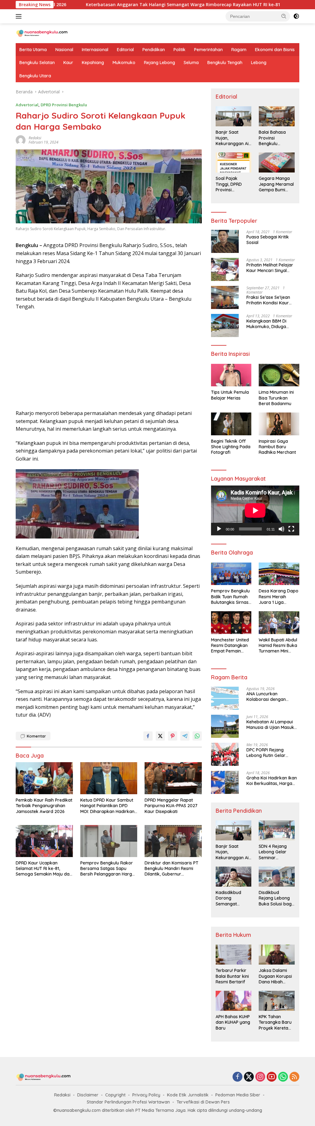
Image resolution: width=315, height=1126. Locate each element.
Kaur (68, 62)
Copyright (115, 1095)
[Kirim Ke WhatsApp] (197, 736)
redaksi (35, 137)
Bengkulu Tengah (224, 62)
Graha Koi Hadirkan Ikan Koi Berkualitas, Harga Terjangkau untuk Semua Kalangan (272, 780)
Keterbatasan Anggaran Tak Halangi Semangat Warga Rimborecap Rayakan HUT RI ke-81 (147, 4)
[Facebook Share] (148, 736)
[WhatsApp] (283, 1077)
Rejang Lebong (159, 62)
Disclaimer (87, 1095)
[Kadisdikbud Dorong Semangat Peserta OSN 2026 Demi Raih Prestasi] (234, 877)
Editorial (125, 49)
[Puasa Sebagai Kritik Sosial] (225, 241)
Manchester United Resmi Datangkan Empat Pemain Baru (230, 645)
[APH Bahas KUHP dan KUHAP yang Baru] (234, 1001)
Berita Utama (33, 49)
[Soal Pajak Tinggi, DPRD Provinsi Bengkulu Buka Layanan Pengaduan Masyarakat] (234, 162)
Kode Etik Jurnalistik (188, 1095)
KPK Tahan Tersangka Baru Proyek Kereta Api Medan (275, 1022)
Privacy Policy (146, 1095)
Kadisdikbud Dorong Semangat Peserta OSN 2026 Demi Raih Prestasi (232, 898)
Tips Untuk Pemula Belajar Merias (230, 394)
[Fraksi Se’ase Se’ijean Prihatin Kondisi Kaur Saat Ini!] (225, 297)
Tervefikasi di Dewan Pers (203, 1102)
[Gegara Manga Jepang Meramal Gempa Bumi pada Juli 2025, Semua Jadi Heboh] (277, 162)
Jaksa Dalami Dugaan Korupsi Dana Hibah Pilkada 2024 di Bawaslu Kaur (275, 976)
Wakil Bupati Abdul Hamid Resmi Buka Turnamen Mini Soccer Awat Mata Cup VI (278, 645)
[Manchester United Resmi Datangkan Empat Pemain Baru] (231, 622)
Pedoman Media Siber (237, 1095)
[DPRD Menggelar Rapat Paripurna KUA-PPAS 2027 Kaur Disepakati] (173, 778)
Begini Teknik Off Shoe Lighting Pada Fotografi (230, 446)
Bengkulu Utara (35, 76)
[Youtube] (272, 1077)
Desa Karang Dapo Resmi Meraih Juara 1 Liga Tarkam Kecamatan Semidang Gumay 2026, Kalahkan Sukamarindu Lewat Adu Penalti (278, 596)
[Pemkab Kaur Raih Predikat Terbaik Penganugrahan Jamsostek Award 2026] (44, 778)
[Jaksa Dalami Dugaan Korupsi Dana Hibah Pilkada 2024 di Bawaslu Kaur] (277, 955)
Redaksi (62, 1095)
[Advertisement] (109, 360)
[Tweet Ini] (160, 736)
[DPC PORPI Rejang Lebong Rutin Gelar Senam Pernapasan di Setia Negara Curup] (225, 754)
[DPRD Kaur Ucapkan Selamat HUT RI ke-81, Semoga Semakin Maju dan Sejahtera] (44, 841)
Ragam (238, 49)
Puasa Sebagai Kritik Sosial (267, 239)
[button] (284, 16)
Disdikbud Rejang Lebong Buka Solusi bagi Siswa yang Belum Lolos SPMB (276, 898)
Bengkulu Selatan (37, 62)
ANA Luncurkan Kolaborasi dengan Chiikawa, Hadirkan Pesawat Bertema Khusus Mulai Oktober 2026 (272, 696)
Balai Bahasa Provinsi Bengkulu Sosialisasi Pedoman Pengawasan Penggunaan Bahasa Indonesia (272, 137)
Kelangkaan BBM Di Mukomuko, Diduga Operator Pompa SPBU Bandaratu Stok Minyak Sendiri (270, 323)
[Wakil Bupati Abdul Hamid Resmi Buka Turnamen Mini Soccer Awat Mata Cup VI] (279, 622)
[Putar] (219, 529)
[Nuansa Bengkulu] (42, 33)
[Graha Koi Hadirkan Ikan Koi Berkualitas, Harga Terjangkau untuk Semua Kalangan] (225, 782)
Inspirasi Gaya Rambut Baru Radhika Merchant (277, 446)
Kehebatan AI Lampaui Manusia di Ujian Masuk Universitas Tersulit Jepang (270, 724)
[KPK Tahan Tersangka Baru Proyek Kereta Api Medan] (277, 1001)
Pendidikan (153, 49)
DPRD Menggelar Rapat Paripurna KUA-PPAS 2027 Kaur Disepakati (171, 805)
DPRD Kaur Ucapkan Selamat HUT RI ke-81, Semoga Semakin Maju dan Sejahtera (44, 868)
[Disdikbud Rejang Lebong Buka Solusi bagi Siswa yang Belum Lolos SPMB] (277, 877)
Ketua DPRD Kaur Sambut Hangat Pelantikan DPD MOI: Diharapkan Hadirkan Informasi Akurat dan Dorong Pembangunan (107, 805)
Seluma (191, 62)
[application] (255, 510)
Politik (179, 49)
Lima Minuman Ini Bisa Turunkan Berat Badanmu (276, 397)
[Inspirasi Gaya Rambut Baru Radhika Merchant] (279, 424)
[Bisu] (281, 529)
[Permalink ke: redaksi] (21, 140)
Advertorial (27, 105)
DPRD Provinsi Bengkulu (64, 105)
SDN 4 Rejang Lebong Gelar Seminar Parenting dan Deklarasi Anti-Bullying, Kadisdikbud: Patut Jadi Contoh (274, 851)
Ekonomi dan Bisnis (275, 49)
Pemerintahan (208, 49)
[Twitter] (249, 1077)
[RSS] (294, 1077)
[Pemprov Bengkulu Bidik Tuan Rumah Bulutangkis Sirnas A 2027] (231, 574)
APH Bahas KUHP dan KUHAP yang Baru (233, 1022)
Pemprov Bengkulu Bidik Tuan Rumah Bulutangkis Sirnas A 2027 (230, 596)
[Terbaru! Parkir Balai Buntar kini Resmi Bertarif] (234, 955)
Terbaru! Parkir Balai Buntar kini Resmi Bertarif (232, 976)
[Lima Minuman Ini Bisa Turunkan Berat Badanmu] (279, 375)
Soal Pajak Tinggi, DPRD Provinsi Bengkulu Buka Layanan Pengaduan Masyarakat (231, 184)
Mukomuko (124, 62)
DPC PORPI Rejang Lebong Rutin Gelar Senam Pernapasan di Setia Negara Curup (269, 752)
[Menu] (20, 16)
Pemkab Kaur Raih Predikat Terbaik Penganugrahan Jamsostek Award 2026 (44, 805)
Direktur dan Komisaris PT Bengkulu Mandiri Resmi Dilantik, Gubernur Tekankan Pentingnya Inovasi (171, 868)
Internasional (95, 49)
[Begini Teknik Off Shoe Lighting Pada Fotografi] (231, 424)
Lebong (258, 62)
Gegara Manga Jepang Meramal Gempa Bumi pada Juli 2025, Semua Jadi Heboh (276, 184)
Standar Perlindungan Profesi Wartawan (128, 1102)
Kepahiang (93, 62)
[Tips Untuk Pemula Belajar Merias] (231, 375)
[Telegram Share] (184, 736)
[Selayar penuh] (291, 529)
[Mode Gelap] (296, 16)
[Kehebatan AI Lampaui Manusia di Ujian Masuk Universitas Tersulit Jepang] (225, 726)
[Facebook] (237, 1077)
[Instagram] (260, 1077)
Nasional (64, 49)
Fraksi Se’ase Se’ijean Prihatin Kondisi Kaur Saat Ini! (268, 300)
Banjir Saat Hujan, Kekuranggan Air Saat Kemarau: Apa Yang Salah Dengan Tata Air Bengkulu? (233, 137)
